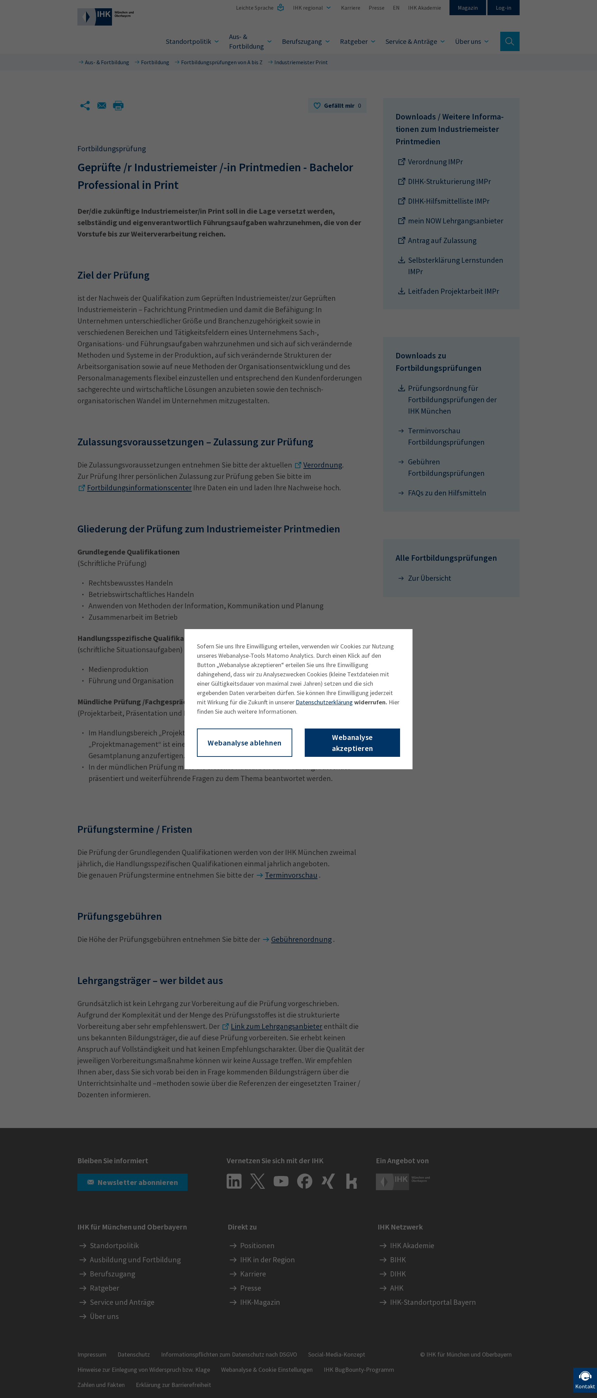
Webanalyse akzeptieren (352, 742)
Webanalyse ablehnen (244, 743)
